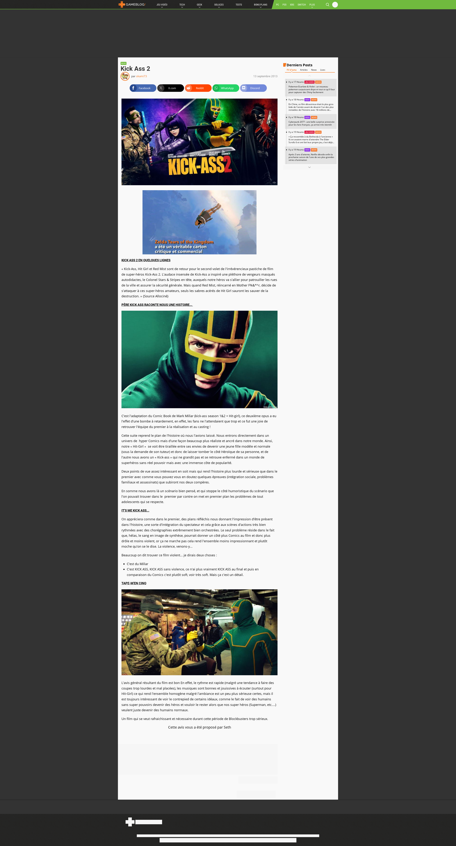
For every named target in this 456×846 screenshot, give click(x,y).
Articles (304, 69)
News (314, 69)
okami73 (141, 76)
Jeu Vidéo (162, 4)
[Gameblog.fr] (132, 4)
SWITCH (302, 4)
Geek (199, 4)
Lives (322, 69)
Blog (123, 63)
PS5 (284, 4)
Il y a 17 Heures (312, 87)
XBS (292, 4)
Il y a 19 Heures (311, 138)
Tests (239, 4)
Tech (182, 4)
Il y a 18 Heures (311, 106)
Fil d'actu (292, 69)
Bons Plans (260, 4)
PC (277, 4)
